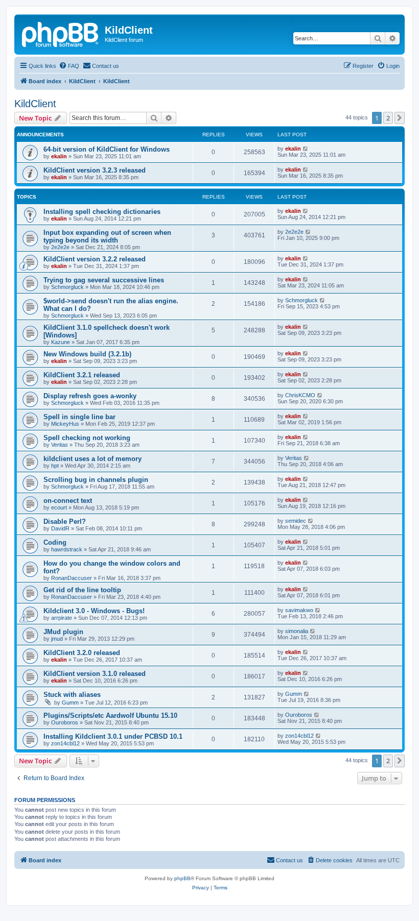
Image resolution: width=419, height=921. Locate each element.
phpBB (182, 878)
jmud (57, 639)
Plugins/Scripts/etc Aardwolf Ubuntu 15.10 (110, 715)
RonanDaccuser (71, 578)
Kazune (60, 342)
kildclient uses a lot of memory (92, 459)
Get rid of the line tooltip (82, 590)
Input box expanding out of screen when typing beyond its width (107, 236)
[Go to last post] (305, 149)
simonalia (296, 631)
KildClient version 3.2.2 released (94, 259)
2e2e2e (60, 247)
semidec (295, 521)
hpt (55, 466)
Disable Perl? (64, 521)
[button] (399, 118)
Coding (54, 542)
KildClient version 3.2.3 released (94, 170)
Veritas (59, 445)
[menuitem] (69, 66)
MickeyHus (65, 424)
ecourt (59, 507)
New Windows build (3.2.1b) (87, 354)
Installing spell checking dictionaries (101, 211)
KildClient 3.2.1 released (81, 375)
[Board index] (61, 33)
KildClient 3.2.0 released (81, 653)
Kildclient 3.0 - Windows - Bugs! (94, 611)
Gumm (70, 702)
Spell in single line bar (79, 417)
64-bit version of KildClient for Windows (106, 149)
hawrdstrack (66, 549)
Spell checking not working (86, 438)
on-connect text (67, 500)
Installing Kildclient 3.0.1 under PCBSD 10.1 (112, 736)
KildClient (35, 103)
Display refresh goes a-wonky (89, 396)
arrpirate (61, 618)
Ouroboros (64, 722)
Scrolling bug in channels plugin (95, 479)
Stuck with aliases (72, 694)
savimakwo (299, 610)
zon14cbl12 (65, 743)
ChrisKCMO (300, 395)
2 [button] (388, 118)
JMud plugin (63, 632)
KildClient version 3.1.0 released (94, 673)
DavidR (60, 528)
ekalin (59, 156)
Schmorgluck (67, 287)
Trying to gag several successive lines (103, 280)
